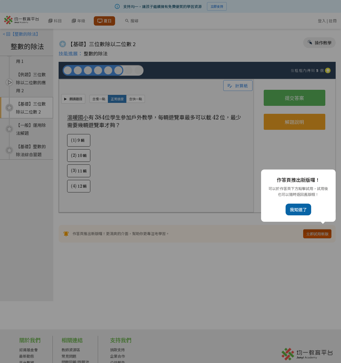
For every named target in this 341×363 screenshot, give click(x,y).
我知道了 (298, 209)
